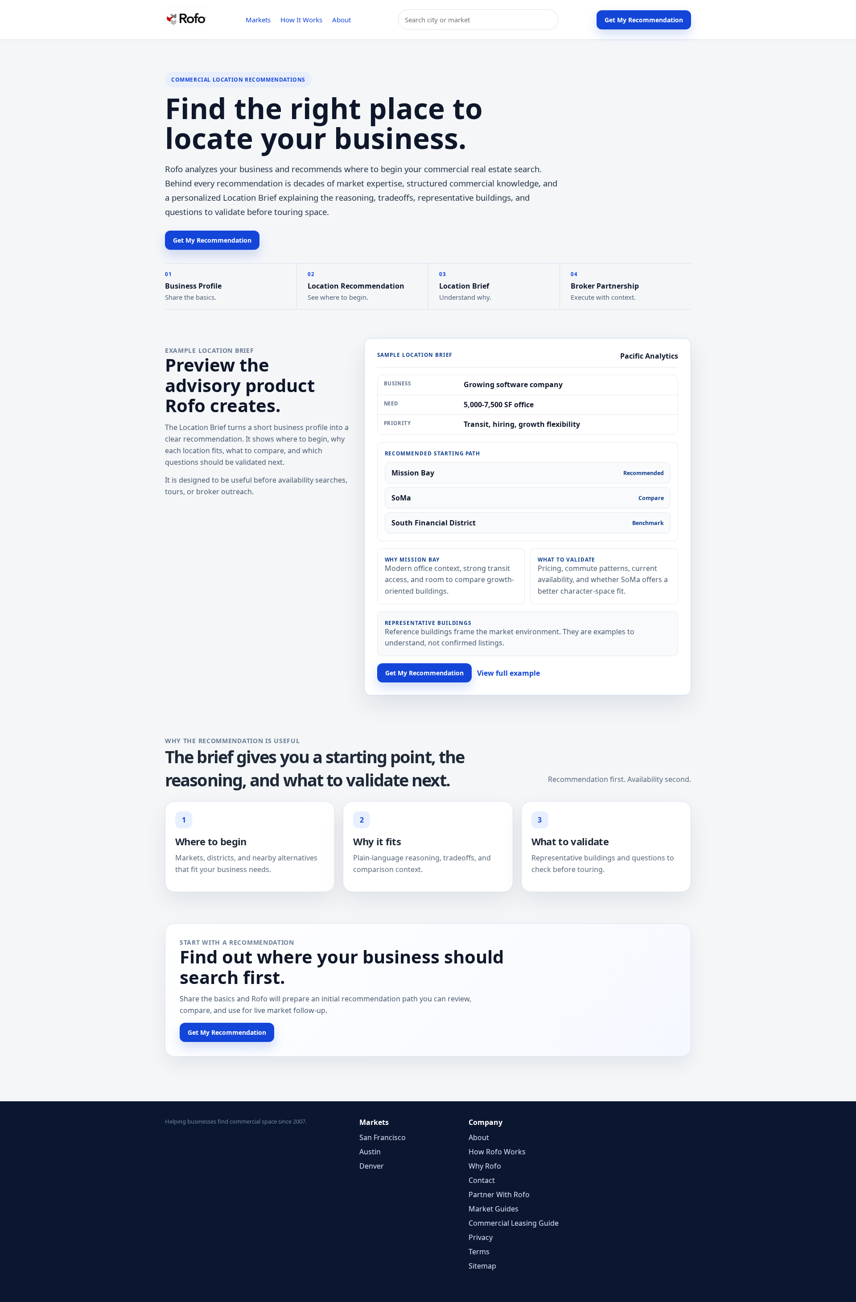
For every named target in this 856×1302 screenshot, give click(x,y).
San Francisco (382, 1137)
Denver (371, 1166)
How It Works (301, 19)
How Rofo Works (497, 1152)
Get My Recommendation (644, 20)
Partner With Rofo (499, 1194)
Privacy (481, 1237)
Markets (258, 19)
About (341, 19)
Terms (479, 1252)
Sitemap (482, 1266)
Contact (482, 1180)
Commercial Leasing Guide (514, 1223)
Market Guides (494, 1209)
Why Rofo (485, 1166)
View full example (508, 673)
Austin (370, 1152)
